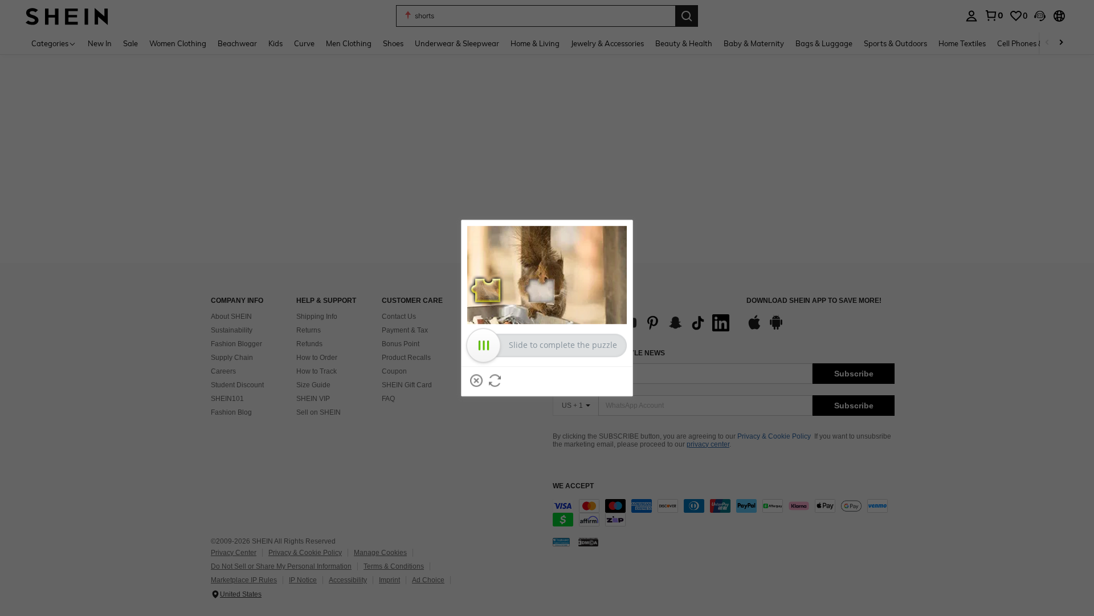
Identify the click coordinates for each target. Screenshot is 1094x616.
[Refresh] (495, 380)
